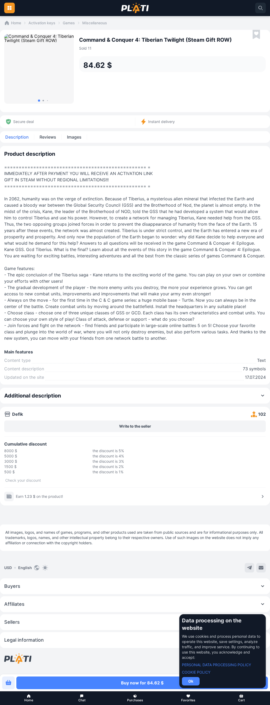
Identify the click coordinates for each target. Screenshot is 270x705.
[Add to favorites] (256, 35)
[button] (28, 698)
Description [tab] (17, 137)
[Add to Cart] (8, 682)
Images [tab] (74, 137)
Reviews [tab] (48, 137)
